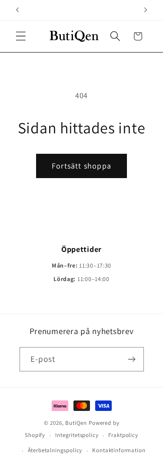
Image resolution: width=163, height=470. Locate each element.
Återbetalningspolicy (55, 450)
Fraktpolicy (123, 435)
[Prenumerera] (131, 359)
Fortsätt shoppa (81, 166)
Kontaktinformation (118, 450)
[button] (21, 36)
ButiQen (77, 423)
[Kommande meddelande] (145, 10)
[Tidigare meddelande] (17, 10)
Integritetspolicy (76, 435)
